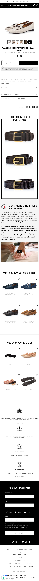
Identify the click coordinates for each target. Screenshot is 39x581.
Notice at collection (11, 579)
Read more (19, 423)
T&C (18, 473)
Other (28, 512)
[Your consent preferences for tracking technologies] (3, 577)
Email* (7, 516)
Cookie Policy (19, 572)
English (32, 578)
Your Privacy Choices (16, 576)
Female (19, 512)
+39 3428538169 (24, 99)
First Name (8, 493)
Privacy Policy (14, 436)
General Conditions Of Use (19, 563)
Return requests (19, 477)
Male (10, 512)
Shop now (19, 441)
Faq (19, 552)
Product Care (19, 554)
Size (2, 60)
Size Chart (19, 557)
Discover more (18, 1)
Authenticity (19, 560)
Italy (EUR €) (20, 578)
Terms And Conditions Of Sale (19, 566)
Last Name (8, 501)
